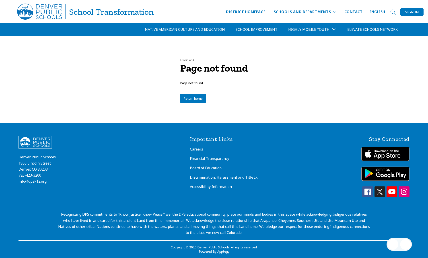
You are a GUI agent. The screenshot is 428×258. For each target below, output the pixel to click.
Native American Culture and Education (185, 29)
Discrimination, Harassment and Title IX (223, 177)
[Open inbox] (393, 244)
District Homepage (245, 11)
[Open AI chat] (405, 244)
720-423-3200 (30, 175)
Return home (193, 98)
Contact (353, 11)
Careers (196, 149)
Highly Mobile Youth (308, 29)
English (377, 11)
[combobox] (380, 12)
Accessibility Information (211, 186)
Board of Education (206, 167)
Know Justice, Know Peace (141, 214)
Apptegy (223, 251)
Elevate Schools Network (372, 29)
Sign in (412, 12)
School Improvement (257, 29)
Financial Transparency (209, 158)
